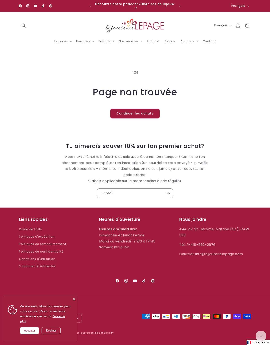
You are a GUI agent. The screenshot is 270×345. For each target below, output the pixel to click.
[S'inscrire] (168, 193)
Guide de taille (30, 229)
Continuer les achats (135, 113)
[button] (23, 25)
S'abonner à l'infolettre (37, 266)
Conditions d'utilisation (37, 259)
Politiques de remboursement (42, 244)
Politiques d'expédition (37, 236)
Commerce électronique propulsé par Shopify (83, 332)
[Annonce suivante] (180, 6)
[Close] (74, 299)
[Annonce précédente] (90, 6)
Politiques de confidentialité (41, 251)
